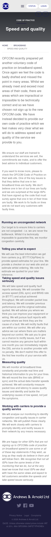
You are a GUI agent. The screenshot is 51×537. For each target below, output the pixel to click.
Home (5, 45)
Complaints (36, 515)
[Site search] (45, 14)
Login (43, 6)
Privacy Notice (15, 515)
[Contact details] (38, 14)
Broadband (20, 45)
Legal (26, 515)
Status (32, 6)
